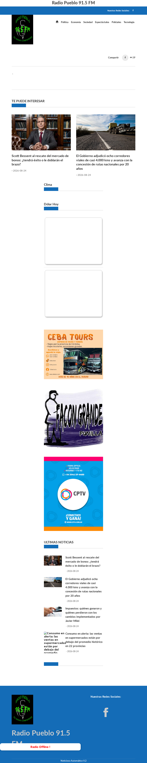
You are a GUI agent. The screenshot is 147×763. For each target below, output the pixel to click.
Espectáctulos (102, 22)
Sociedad (88, 22)
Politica (64, 22)
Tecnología (129, 22)
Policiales (116, 22)
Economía (76, 22)
